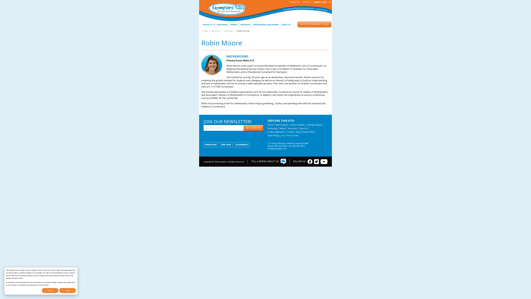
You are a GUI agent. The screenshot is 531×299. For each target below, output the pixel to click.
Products (207, 25)
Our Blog (306, 2)
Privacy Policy (308, 132)
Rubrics (234, 25)
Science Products (297, 124)
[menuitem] (294, 2)
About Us (286, 25)
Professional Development (266, 25)
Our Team (228, 31)
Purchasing (222, 25)
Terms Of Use (289, 135)
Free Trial (226, 144)
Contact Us (294, 2)
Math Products (281, 124)
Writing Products (314, 124)
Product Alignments (276, 132)
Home (205, 31)
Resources (245, 25)
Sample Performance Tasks (314, 24)
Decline (67, 290)
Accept (50, 290)
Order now (211, 144)
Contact (290, 132)
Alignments (242, 144)
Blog (298, 132)
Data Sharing (273, 135)
